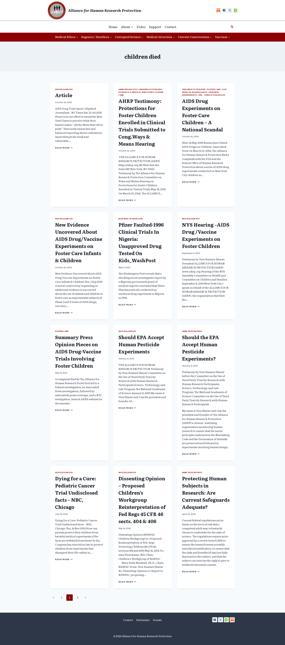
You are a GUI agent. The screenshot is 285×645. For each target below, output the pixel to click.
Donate (157, 620)
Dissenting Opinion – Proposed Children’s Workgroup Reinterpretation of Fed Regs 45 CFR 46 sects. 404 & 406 (142, 500)
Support (155, 26)
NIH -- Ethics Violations (211, 95)
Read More (64, 147)
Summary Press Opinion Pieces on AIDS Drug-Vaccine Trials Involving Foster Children (78, 351)
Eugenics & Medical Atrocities (136, 92)
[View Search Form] (232, 26)
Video (141, 26)
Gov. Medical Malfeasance (204, 90)
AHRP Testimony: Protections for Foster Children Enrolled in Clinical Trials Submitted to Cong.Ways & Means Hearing (142, 122)
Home (113, 26)
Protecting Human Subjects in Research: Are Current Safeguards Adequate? (206, 492)
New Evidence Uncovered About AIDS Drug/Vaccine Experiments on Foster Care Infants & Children (78, 242)
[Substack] (218, 10)
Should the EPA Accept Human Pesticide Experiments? (200, 347)
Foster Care (214, 89)
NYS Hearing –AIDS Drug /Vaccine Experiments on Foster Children (205, 235)
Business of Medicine (130, 218)
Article (63, 95)
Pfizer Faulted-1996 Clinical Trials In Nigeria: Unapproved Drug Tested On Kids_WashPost (141, 242)
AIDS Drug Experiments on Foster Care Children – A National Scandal (202, 115)
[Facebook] (224, 10)
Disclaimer (143, 620)
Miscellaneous (64, 89)
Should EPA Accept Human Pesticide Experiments (141, 344)
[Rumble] (235, 10)
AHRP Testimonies (192, 331)
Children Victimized (150, 89)
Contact (170, 26)
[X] (229, 10)
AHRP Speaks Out (127, 89)
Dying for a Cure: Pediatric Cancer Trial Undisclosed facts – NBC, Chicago (76, 492)
